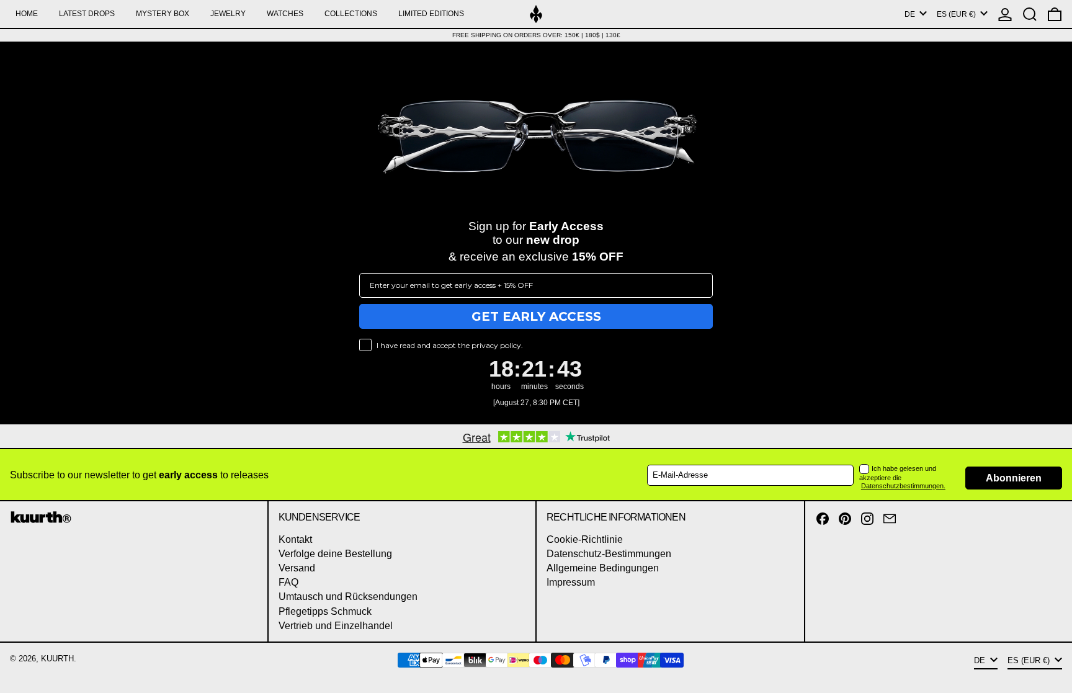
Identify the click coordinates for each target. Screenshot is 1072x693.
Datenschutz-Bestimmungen (609, 553)
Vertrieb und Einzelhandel (336, 625)
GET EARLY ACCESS (536, 316)
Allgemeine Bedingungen (603, 568)
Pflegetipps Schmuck (325, 611)
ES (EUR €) (957, 14)
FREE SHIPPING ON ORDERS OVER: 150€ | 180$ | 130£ (536, 35)
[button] (1029, 14)
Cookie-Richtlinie (585, 539)
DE (910, 14)
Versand (297, 568)
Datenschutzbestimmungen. (903, 486)
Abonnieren (1014, 478)
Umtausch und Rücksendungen (348, 596)
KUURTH (57, 658)
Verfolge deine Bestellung (335, 553)
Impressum (571, 582)
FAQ (288, 582)
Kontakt (295, 539)
